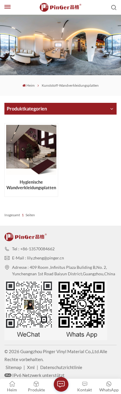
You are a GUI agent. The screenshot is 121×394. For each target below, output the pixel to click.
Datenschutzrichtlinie (61, 367)
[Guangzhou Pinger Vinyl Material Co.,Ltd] (60, 7)
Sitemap (13, 367)
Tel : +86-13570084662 (33, 248)
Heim (30, 85)
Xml (31, 367)
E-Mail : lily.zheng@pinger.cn (38, 257)
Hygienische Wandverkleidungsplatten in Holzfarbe (31, 185)
